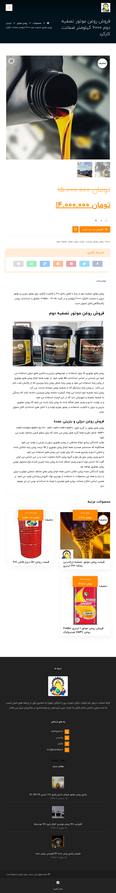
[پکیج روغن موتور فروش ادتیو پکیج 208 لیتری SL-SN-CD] (58, 782)
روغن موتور (98, 241)
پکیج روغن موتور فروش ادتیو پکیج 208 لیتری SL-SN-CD (58, 794)
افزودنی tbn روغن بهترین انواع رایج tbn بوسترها (58, 824)
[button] (11, 61)
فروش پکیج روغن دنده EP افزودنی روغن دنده (58, 853)
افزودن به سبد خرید (92, 229)
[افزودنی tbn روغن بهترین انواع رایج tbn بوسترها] (58, 812)
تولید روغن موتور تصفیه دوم (70, 241)
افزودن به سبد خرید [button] (83, 521)
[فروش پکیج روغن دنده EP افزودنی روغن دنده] (58, 842)
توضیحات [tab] (101, 281)
